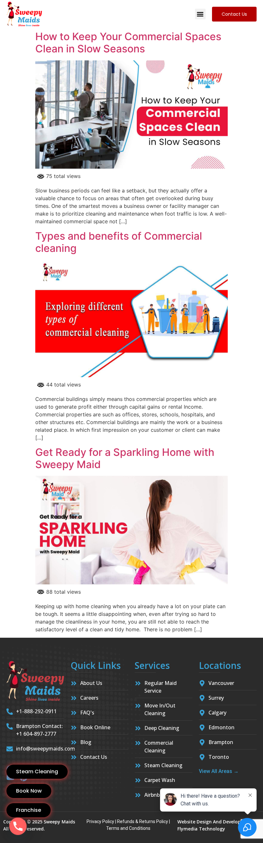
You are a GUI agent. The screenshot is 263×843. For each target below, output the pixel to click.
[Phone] (18, 826)
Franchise (28, 810)
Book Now (29, 790)
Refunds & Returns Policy (142, 821)
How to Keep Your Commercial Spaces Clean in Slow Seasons (128, 42)
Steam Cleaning (37, 771)
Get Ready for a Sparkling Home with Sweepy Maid (124, 458)
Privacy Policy (100, 821)
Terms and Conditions (128, 828)
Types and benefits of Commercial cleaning (118, 242)
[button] (200, 14)
